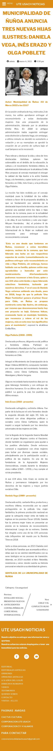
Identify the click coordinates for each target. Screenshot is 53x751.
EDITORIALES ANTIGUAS (13, 670)
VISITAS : (9, 701)
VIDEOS (5, 687)
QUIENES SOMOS (9, 694)
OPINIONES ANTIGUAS (12, 677)
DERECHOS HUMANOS (12, 684)
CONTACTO (6, 697)
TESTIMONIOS (8, 690)
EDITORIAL (6, 667)
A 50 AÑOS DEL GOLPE (12, 680)
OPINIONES (6, 673)
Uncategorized (21, 588)
